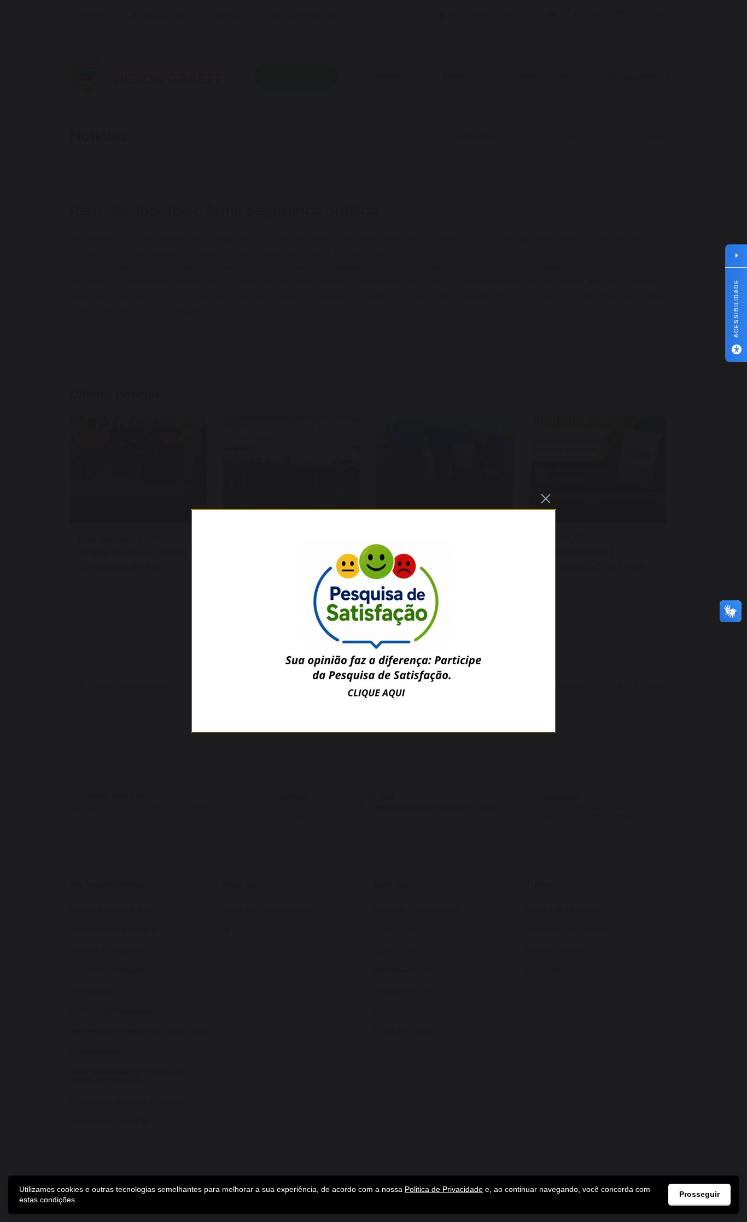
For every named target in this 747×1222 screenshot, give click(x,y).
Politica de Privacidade (444, 1189)
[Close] (545, 498)
